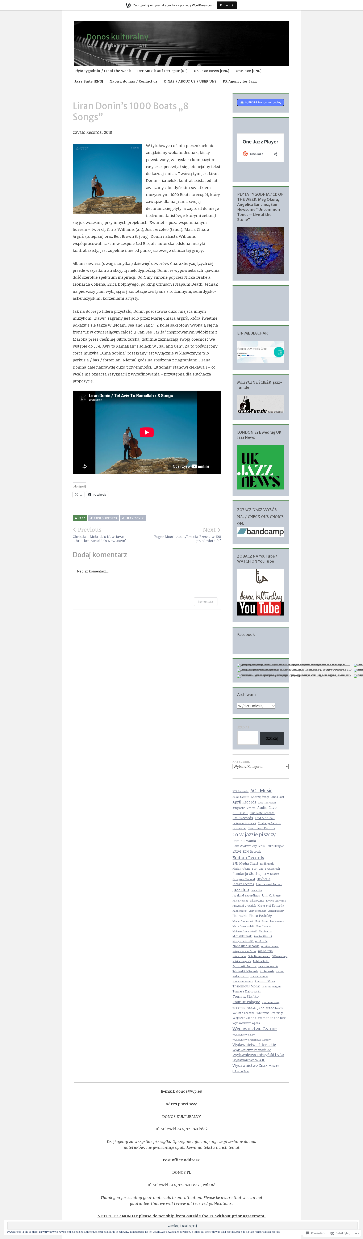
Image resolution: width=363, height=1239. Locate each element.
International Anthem (269, 884)
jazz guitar (256, 890)
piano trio (265, 951)
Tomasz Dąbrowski (247, 991)
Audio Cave (266, 807)
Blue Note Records (262, 813)
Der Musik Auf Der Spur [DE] (162, 70)
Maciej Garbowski (243, 921)
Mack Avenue (277, 921)
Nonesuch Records (246, 946)
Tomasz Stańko (246, 996)
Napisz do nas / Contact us (133, 81)
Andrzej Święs (260, 797)
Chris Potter (239, 828)
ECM (237, 851)
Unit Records (239, 1008)
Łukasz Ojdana (241, 1071)
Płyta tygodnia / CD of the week (102, 70)
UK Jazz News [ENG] (211, 70)
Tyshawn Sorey (270, 1002)
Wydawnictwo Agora (246, 1023)
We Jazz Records (244, 1013)
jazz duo (241, 889)
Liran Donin (135, 518)
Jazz (81, 518)
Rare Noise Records (268, 966)
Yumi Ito (274, 1065)
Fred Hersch (272, 868)
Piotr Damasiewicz (259, 956)
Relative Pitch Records (245, 971)
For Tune (257, 868)
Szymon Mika (265, 981)
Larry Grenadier (257, 910)
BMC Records (243, 817)
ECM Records (252, 851)
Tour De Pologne (246, 1001)
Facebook (246, 634)
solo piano (241, 976)
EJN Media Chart (245, 863)
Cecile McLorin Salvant (244, 823)
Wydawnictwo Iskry (244, 1034)
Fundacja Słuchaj (247, 873)
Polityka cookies (271, 1231)
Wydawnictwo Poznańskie (252, 1050)
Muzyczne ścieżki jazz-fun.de (250, 941)
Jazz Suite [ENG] (88, 81)
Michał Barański (242, 936)
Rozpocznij (226, 5)
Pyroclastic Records (244, 966)
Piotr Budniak (239, 956)
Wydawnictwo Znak (250, 1065)
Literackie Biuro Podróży (252, 915)
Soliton (280, 971)
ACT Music (261, 790)
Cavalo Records (105, 518)
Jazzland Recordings (246, 895)
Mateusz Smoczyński (245, 931)
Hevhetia (263, 879)
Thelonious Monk (246, 986)
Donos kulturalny (117, 37)
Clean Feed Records (261, 828)
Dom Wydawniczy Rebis (249, 846)
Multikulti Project (263, 936)
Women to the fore (272, 1018)
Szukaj (243, 727)
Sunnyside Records (243, 981)
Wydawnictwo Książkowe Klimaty (252, 1039)
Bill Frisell (240, 813)
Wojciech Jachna (244, 1018)
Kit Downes (257, 900)
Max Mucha (265, 931)
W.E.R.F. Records (274, 1007)
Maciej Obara (261, 921)
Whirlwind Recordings (269, 1013)
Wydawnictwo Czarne (255, 1028)
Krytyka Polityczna (276, 900)
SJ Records (267, 971)
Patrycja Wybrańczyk (244, 951)
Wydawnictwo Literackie (254, 1044)
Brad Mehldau (265, 818)
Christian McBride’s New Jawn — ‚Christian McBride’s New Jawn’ (101, 534)
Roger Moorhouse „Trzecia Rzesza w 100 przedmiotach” (187, 534)
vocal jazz (255, 1007)
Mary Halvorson (264, 926)
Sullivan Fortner (259, 976)
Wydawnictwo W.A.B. (249, 1060)
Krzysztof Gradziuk (244, 905)
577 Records (241, 791)
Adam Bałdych (241, 796)
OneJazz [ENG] (249, 70)
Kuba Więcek (240, 910)
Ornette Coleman (270, 946)
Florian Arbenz (241, 868)
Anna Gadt (277, 797)
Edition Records (248, 857)
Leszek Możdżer (276, 910)
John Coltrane (271, 895)
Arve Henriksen (267, 802)
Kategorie (241, 762)
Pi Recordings (279, 956)
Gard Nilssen (271, 874)
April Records (244, 802)
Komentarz (205, 601)
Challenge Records (269, 823)
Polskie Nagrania (242, 961)
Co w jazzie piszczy (254, 834)
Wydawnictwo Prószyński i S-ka (258, 1054)
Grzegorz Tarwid (244, 879)
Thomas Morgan (271, 986)
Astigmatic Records (244, 808)
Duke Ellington (275, 846)
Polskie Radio (261, 961)
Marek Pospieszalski (243, 926)
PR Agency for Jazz (240, 81)
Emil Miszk (267, 863)
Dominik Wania (244, 841)
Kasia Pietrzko (240, 900)
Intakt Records (243, 884)
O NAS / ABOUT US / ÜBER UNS (190, 81)
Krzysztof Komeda (271, 905)
